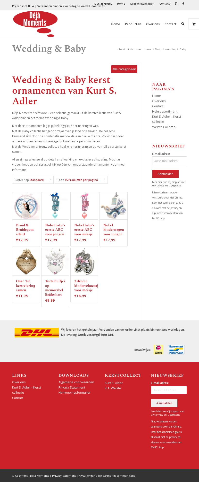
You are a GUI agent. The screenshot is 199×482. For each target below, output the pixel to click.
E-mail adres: (161, 154)
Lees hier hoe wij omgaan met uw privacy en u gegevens (169, 183)
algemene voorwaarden (165, 213)
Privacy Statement (71, 387)
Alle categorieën (124, 69)
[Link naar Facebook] (183, 3)
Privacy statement (64, 475)
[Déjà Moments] (35, 24)
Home (121, 3)
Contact (164, 3)
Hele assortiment (164, 111)
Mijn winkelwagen (142, 3)
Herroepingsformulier (74, 392)
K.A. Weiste (113, 388)
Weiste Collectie (163, 127)
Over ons (159, 101)
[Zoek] (183, 24)
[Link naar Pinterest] (175, 3)
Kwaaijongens (88, 475)
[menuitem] (103, 3)
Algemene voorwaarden (76, 382)
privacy (174, 208)
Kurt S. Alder (114, 383)
